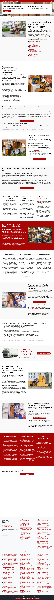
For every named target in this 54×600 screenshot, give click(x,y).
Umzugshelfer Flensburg (25, 536)
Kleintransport (36, 150)
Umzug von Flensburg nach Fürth (43, 564)
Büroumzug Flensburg (24, 522)
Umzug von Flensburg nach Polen (43, 525)
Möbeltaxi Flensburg (24, 534)
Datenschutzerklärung (35, 598)
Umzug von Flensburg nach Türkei (44, 529)
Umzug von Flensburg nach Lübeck (27, 571)
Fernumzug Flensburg (24, 523)
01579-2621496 (7, 525)
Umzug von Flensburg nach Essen (10, 556)
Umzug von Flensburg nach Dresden (10, 562)
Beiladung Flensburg (24, 538)
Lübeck (41, 201)
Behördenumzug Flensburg (25, 537)
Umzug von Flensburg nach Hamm (27, 582)
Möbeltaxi (33, 47)
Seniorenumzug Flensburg (25, 529)
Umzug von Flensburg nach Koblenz (44, 586)
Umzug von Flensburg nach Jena (43, 594)
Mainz (38, 201)
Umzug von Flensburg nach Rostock (27, 576)
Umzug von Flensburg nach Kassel (27, 577)
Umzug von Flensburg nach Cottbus (10, 560)
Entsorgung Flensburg (24, 532)
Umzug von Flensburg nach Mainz (27, 569)
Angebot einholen (7, 11)
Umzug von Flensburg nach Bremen (10, 559)
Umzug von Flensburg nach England (44, 530)
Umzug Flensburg (41, 36)
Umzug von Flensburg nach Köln (9, 587)
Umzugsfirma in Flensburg (33, 308)
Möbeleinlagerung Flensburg (26, 528)
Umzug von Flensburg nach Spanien (44, 547)
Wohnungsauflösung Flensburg (26, 530)
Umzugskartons (33, 306)
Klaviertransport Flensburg (25, 527)
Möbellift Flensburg (24, 539)
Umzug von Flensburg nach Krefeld (27, 568)
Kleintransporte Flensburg (25, 533)
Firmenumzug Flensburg (25, 524)
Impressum (4, 533)
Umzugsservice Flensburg (25, 520)
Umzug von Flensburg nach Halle (26, 562)
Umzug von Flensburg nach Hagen (27, 578)
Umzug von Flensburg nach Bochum (10, 591)
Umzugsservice (19, 16)
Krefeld (49, 200)
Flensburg (33, 54)
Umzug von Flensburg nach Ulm (43, 571)
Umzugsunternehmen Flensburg (10, 1)
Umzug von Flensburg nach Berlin (10, 554)
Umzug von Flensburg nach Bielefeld (10, 595)
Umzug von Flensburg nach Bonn (9, 555)
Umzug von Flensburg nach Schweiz (44, 548)
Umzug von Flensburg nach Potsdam (10, 563)
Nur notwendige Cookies (26, 598)
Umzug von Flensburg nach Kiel (26, 558)
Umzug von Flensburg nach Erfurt (27, 572)
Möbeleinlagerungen (33, 50)
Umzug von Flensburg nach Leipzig (10, 558)
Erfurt (16, 258)
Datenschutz (5, 535)
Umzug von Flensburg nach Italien (44, 534)
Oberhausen (7, 259)
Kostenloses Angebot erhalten (27, 120)
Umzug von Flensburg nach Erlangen (44, 587)
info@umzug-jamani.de (9, 526)
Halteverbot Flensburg (24, 525)
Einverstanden (17, 598)
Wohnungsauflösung (33, 45)
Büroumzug (31, 49)
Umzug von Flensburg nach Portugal (44, 546)
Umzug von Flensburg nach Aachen (27, 556)
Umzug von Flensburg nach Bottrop (44, 577)
